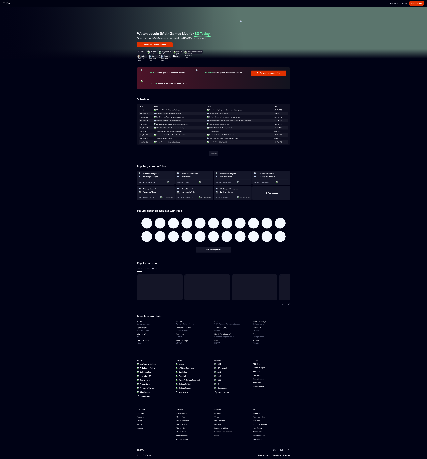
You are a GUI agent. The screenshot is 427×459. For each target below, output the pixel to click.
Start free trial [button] (416, 3)
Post (255, 334)
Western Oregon (182, 341)
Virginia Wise (142, 334)
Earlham (143, 56)
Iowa (216, 341)
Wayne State (166, 52)
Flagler (256, 341)
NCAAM (154, 52)
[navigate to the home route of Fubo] (6, 3)
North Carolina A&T (222, 334)
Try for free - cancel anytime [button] (154, 45)
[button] (283, 303)
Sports (139, 269)
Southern (155, 56)
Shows (147, 269)
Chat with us (257, 439)
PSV (216, 321)
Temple (179, 321)
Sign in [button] (404, 3)
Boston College (259, 321)
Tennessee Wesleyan (194, 52)
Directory (286, 455)
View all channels (213, 250)
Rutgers (179, 52)
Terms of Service (264, 455)
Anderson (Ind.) (220, 328)
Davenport (180, 334)
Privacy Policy (277, 455)
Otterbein (257, 328)
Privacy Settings (259, 436)
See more (213, 153)
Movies (155, 269)
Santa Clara (142, 328)
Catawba (167, 56)
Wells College (143, 341)
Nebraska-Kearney (183, 328)
